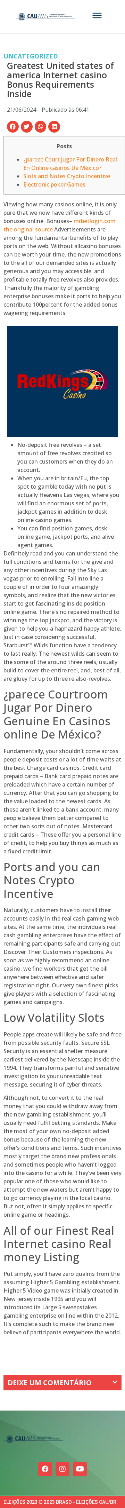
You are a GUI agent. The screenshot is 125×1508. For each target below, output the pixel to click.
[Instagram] (62, 1469)
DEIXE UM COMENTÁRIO (50, 1382)
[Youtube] (80, 1469)
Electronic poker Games (54, 184)
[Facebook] (45, 1469)
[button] (13, 127)
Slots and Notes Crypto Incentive (66, 176)
